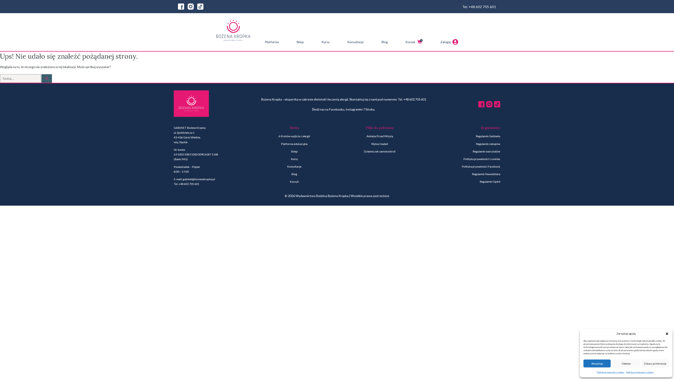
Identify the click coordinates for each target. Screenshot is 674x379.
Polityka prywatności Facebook (481, 166)
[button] (667, 333)
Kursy (326, 42)
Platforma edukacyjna (294, 143)
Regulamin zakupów (488, 143)
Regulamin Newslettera (486, 174)
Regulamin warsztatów (486, 151)
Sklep (300, 42)
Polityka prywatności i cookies (610, 372)
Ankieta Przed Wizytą (379, 136)
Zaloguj (445, 42)
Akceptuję (597, 363)
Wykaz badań (379, 143)
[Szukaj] (46, 78)
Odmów (626, 363)
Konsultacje (355, 42)
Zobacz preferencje (655, 363)
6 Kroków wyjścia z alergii (294, 136)
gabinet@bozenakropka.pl (199, 179)
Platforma (272, 42)
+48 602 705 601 (482, 7)
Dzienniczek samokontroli (379, 151)
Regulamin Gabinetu (488, 136)
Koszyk (413, 41)
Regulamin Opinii (490, 181)
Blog (384, 42)
